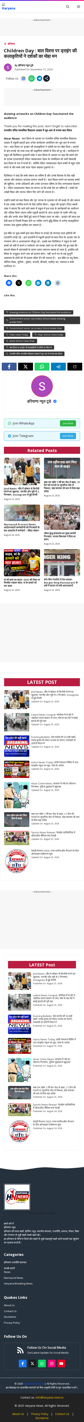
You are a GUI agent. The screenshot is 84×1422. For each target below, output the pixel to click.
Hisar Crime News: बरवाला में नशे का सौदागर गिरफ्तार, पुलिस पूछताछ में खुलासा (53, 785)
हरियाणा (11, 43)
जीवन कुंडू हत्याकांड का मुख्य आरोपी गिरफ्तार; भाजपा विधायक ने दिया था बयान (60, 536)
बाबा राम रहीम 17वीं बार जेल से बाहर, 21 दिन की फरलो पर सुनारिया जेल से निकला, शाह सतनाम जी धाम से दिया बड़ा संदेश (62, 486)
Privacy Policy (12, 1322)
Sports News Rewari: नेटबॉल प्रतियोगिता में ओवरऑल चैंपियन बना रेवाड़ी (53, 834)
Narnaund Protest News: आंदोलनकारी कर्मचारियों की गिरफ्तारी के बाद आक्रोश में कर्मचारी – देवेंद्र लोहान (22, 527)
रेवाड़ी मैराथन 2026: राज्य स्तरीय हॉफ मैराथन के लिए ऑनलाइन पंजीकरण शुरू (55, 852)
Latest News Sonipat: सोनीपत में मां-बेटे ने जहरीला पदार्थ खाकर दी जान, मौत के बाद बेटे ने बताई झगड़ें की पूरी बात (54, 718)
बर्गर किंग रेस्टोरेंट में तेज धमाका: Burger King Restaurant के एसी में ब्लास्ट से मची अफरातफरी (61, 582)
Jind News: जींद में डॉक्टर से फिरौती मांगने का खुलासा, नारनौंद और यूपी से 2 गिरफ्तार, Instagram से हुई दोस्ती (21, 491)
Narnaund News (13, 1278)
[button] (67, 7)
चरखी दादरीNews (9, 1270)
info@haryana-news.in (49, 1397)
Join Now (68, 423)
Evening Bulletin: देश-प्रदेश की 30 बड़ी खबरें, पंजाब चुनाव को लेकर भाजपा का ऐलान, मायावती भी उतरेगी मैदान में (53, 740)
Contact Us (10, 1311)
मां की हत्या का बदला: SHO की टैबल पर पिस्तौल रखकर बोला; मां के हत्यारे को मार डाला (22, 582)
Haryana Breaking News (18, 1283)
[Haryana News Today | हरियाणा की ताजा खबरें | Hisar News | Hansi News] (8, 7)
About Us (9, 1305)
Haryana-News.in (33, 1383)
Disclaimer (10, 1317)
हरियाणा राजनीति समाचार (15, 1262)
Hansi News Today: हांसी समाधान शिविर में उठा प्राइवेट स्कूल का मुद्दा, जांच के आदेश (54, 763)
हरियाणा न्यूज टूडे (25, 65)
